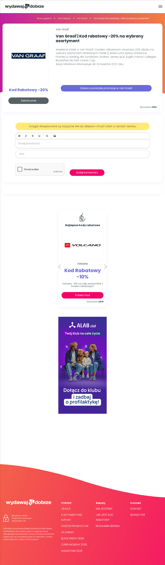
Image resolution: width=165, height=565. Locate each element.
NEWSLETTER (137, 515)
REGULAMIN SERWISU (108, 526)
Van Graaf (82, 18)
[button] (19, 136)
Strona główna (44, 18)
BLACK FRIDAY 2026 (72, 538)
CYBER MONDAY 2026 (74, 544)
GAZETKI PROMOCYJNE (75, 526)
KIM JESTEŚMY (104, 509)
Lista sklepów (64, 18)
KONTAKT (135, 509)
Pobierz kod (82, 295)
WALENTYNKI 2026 (71, 551)
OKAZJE (66, 509)
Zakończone (28, 100)
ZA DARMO (67, 532)
